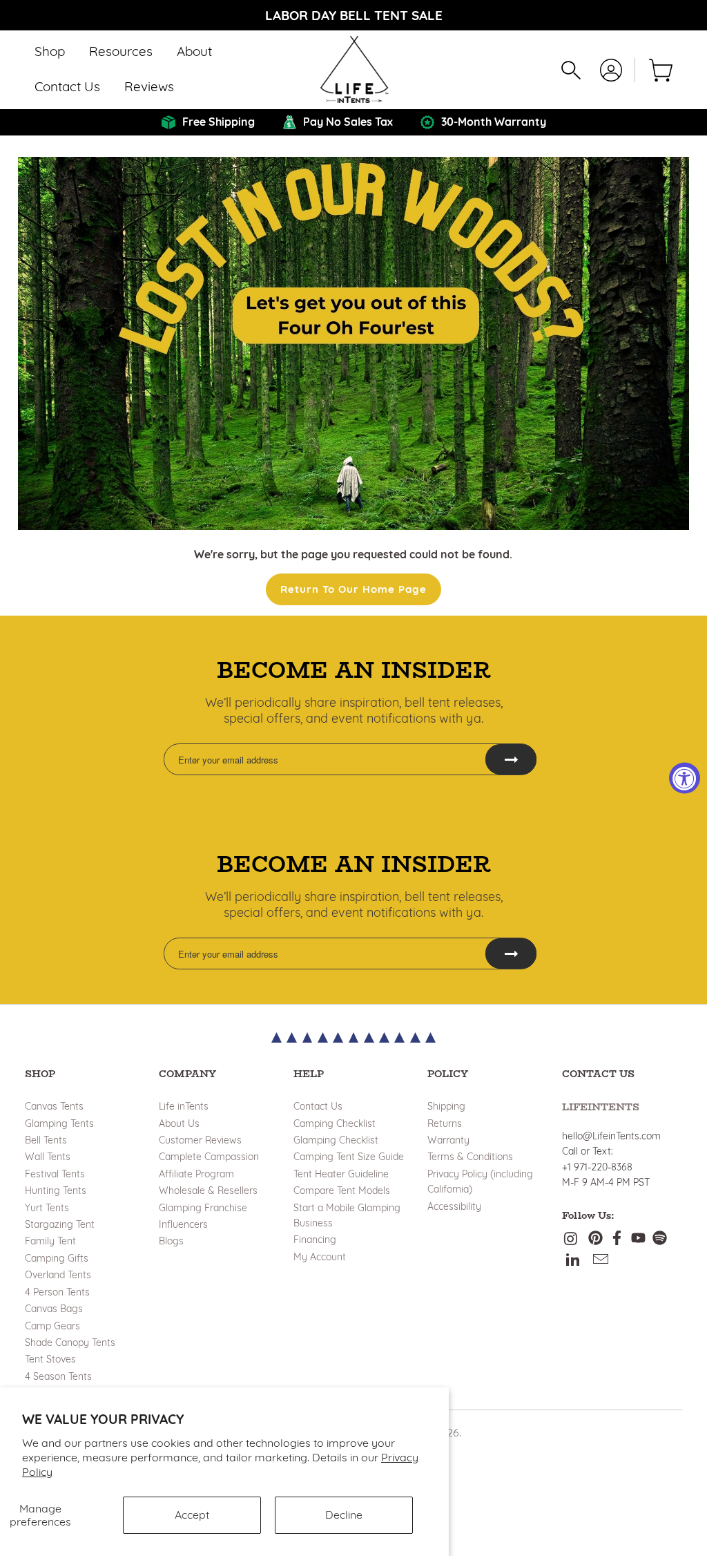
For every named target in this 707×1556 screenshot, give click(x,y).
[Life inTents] (354, 69)
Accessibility (454, 1206)
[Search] (571, 70)
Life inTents (184, 1106)
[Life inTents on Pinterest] (595, 1239)
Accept (192, 1514)
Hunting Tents (55, 1190)
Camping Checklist (334, 1123)
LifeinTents (600, 1106)
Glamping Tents (59, 1123)
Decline (343, 1514)
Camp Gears (52, 1326)
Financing (314, 1239)
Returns (444, 1123)
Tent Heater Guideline (341, 1174)
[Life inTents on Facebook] (617, 1239)
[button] (50, 52)
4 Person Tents (57, 1292)
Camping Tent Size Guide (348, 1156)
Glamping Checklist (335, 1140)
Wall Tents (47, 1156)
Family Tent (50, 1241)
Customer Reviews (200, 1140)
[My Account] (611, 70)
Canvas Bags (54, 1308)
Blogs (171, 1241)
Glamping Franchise (203, 1208)
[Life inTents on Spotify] (659, 1239)
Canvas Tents (54, 1106)
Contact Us (317, 1106)
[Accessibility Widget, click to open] (684, 778)
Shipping (446, 1106)
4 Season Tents (58, 1376)
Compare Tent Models (341, 1190)
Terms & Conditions (470, 1156)
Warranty (448, 1140)
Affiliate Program (196, 1174)
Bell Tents (46, 1140)
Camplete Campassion (209, 1156)
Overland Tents (58, 1275)
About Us (179, 1123)
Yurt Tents (47, 1208)
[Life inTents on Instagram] (572, 1239)
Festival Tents (55, 1174)
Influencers (183, 1224)
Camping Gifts (56, 1258)
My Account (319, 1257)
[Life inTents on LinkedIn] (573, 1260)
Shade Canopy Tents (70, 1342)
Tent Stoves (50, 1359)
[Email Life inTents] (600, 1260)
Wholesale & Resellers (208, 1190)
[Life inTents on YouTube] (638, 1239)
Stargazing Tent (60, 1224)
